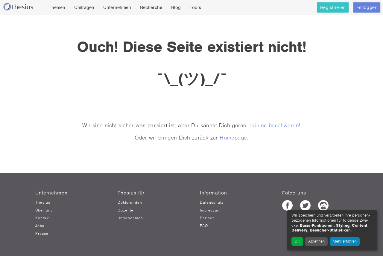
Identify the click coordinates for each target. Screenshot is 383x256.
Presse (41, 233)
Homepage (233, 137)
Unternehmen (117, 7)
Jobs (39, 225)
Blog (176, 7)
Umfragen (84, 7)
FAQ (204, 225)
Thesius (42, 202)
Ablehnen (316, 241)
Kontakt (42, 218)
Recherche (151, 7)
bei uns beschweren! (274, 125)
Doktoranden (130, 202)
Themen (57, 7)
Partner (207, 218)
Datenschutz (212, 202)
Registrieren (333, 7)
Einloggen (367, 7)
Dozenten (127, 210)
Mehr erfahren (345, 241)
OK (297, 241)
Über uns (44, 210)
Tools (195, 7)
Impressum (210, 210)
